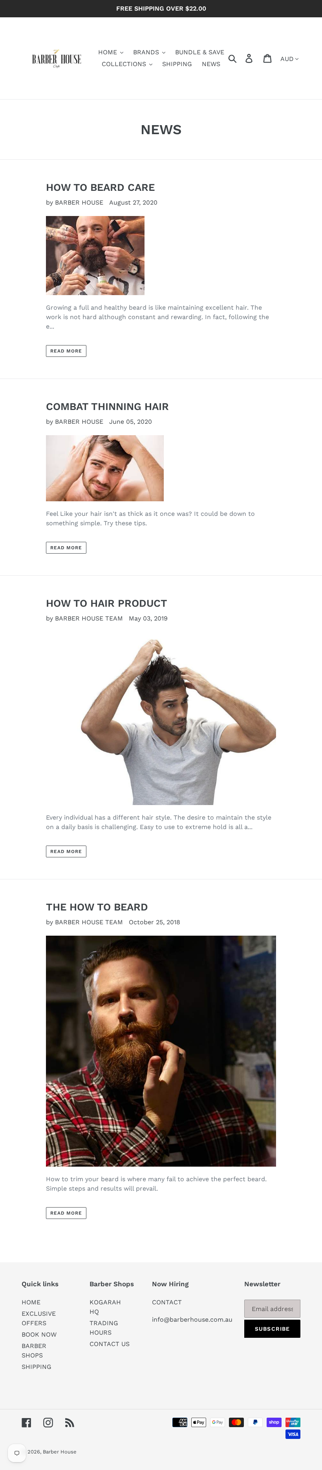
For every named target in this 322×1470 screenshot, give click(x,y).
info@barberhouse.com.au (192, 1319)
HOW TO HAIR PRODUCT (106, 603)
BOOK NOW (39, 1334)
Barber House (60, 1452)
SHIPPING (36, 1366)
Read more (66, 351)
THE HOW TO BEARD (97, 907)
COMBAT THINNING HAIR (107, 406)
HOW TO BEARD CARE (100, 187)
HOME (31, 1302)
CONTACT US (110, 1344)
